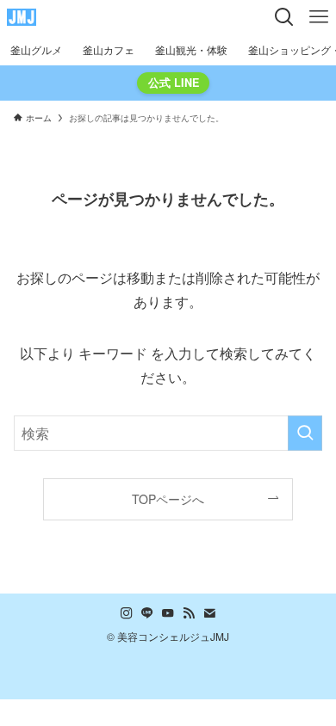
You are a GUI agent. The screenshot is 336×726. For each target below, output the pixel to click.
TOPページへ (168, 499)
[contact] (209, 613)
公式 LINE (173, 82)
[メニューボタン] (319, 17)
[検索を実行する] (305, 433)
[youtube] (168, 613)
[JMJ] (21, 17)
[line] (147, 613)
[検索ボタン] (284, 17)
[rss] (188, 613)
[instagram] (126, 613)
